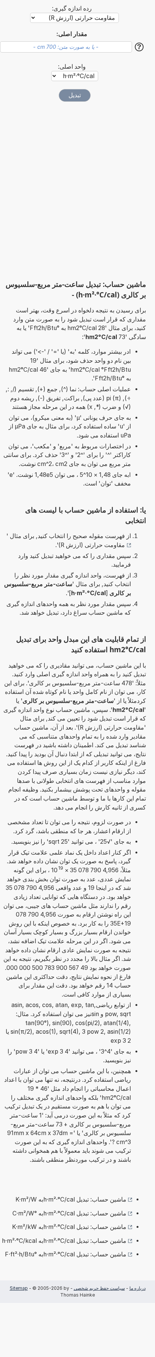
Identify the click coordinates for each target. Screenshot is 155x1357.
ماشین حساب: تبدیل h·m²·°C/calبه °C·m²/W (69, 1213)
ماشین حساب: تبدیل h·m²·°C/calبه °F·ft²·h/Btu (65, 1254)
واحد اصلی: (72, 66)
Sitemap (19, 1288)
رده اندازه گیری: (72, 8)
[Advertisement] (77, 190)
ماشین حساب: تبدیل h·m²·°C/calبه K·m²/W (70, 1199)
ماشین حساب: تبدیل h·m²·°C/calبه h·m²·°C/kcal (64, 1240)
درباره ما (137, 1288)
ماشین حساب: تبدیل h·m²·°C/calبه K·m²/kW (69, 1226)
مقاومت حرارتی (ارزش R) (91, 545)
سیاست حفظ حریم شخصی (99, 1288)
